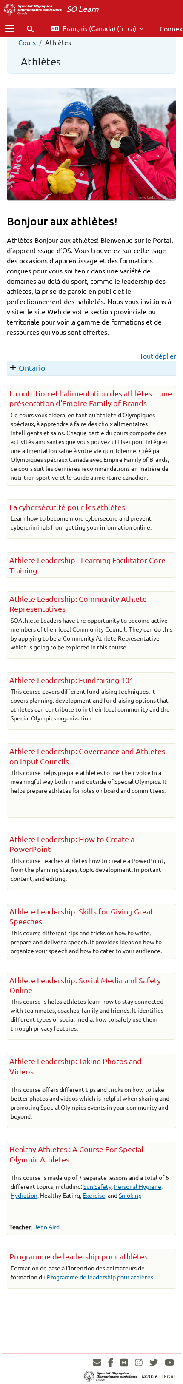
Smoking (130, 1195)
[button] (30, 28)
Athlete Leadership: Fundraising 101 (71, 679)
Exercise (94, 1195)
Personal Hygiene (137, 1186)
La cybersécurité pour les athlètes (67, 506)
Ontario (32, 367)
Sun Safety (97, 1186)
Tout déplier (158, 355)
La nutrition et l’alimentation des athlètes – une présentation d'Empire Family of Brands (90, 398)
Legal (168, 1376)
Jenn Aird (47, 1226)
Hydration (24, 1195)
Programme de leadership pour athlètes (78, 1256)
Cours (27, 42)
